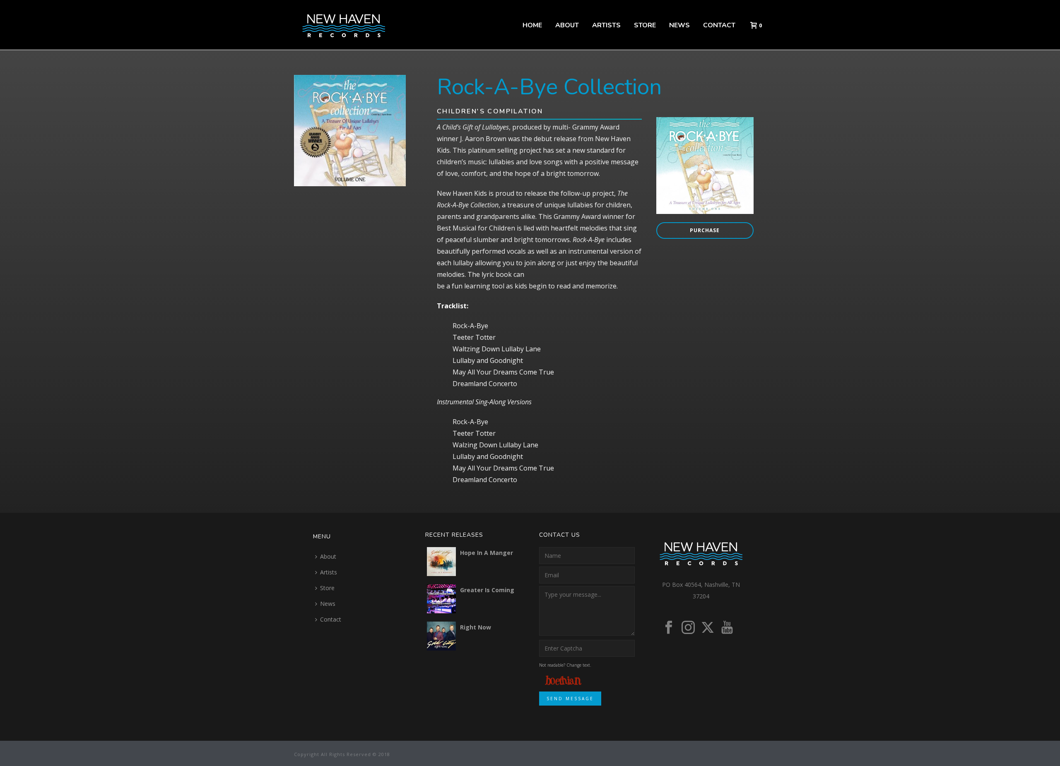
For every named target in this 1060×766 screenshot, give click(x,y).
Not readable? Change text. (565, 665)
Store (645, 25)
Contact (719, 25)
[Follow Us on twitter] (707, 628)
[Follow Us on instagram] (688, 628)
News (679, 25)
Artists (606, 25)
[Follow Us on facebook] (668, 628)
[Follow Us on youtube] (727, 628)
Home (532, 25)
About (567, 25)
